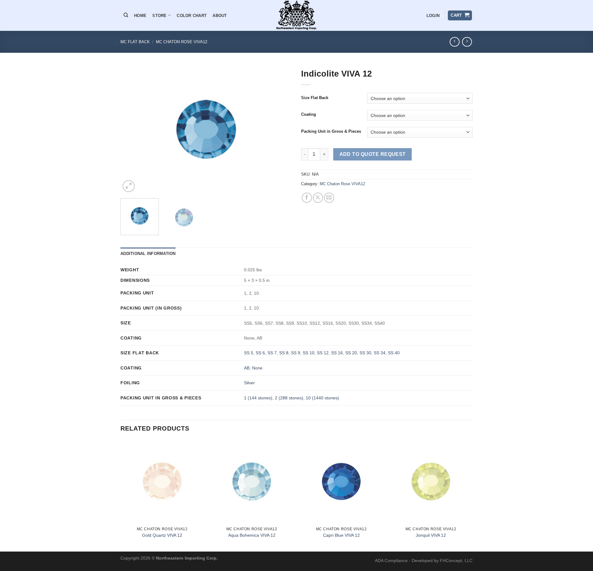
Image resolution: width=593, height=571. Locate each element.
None (257, 367)
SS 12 (323, 352)
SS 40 (394, 352)
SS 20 (351, 352)
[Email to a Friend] (329, 198)
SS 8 (283, 352)
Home (140, 15)
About (219, 15)
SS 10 (308, 352)
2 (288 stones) (289, 397)
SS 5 (248, 352)
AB (247, 367)
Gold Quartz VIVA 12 (162, 535)
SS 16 (337, 352)
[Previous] (131, 129)
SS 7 (272, 352)
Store (159, 15)
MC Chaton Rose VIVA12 (181, 42)
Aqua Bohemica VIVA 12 (251, 535)
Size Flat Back (314, 98)
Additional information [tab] (148, 253)
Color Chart (192, 15)
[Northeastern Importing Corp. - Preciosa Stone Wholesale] (297, 15)
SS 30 (365, 352)
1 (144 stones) (258, 397)
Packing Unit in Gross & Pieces (331, 131)
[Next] (280, 129)
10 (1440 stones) (322, 397)
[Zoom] (129, 186)
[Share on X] (318, 198)
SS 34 (379, 352)
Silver (249, 382)
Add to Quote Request (372, 154)
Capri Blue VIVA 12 (341, 535)
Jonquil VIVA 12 (431, 535)
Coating (308, 114)
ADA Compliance (391, 560)
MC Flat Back (135, 42)
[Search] (125, 15)
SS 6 (260, 352)
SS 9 (295, 352)
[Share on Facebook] (307, 198)
